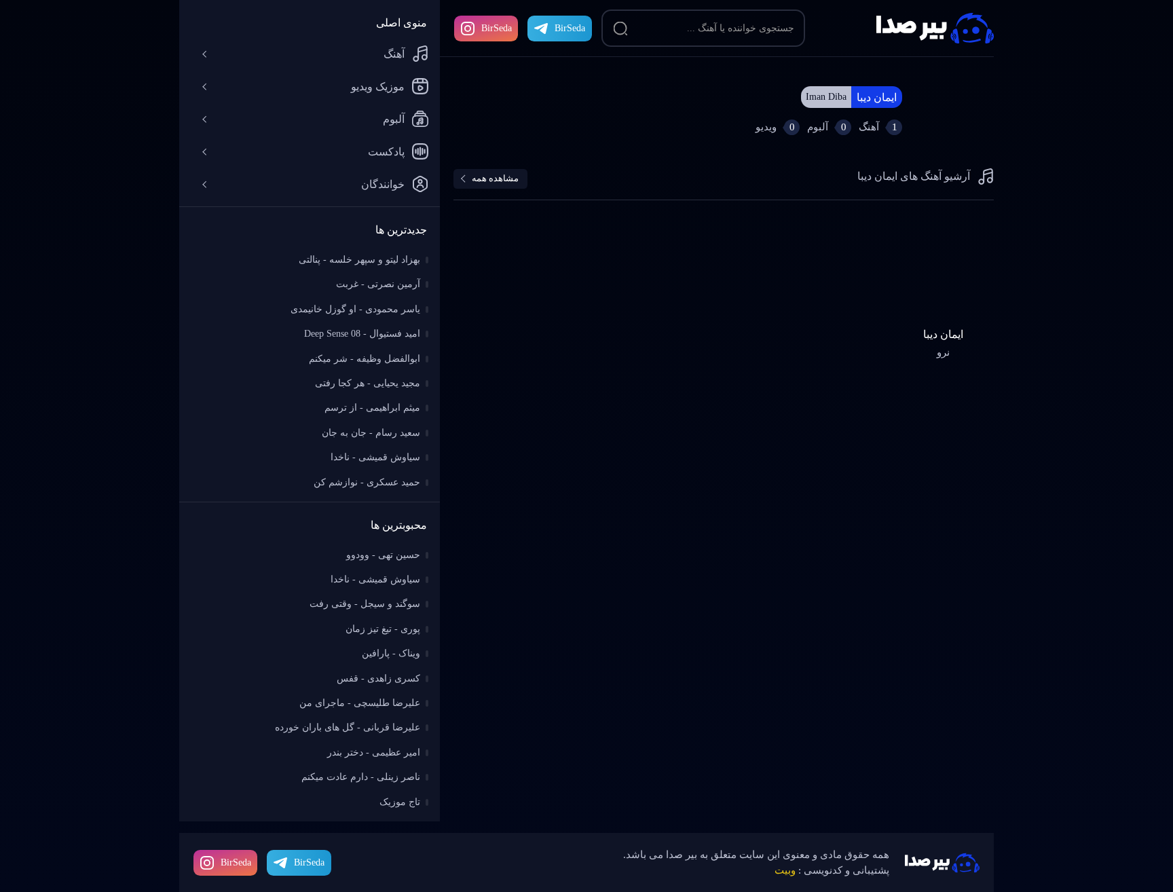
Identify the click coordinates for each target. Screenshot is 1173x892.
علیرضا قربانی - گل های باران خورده (347, 727)
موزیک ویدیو (378, 86)
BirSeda (496, 28)
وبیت (785, 870)
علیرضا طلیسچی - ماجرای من (359, 703)
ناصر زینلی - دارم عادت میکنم (360, 777)
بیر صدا (935, 28)
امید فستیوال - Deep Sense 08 (362, 334)
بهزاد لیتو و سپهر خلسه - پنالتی (359, 260)
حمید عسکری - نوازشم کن (367, 482)
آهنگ (394, 54)
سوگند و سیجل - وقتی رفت (365, 604)
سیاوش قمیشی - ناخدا (375, 457)
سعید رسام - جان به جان (371, 433)
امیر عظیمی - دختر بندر (373, 752)
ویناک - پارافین (391, 653)
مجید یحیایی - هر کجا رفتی (367, 383)
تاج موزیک (399, 802)
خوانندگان (383, 184)
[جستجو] (620, 28)
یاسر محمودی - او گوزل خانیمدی (355, 309)
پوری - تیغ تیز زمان (383, 629)
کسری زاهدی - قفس (378, 678)
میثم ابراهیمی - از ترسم (372, 408)
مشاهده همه (495, 178)
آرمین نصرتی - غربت (378, 284)
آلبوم (394, 119)
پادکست (386, 151)
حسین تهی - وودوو (383, 555)
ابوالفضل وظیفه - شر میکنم (364, 359)
